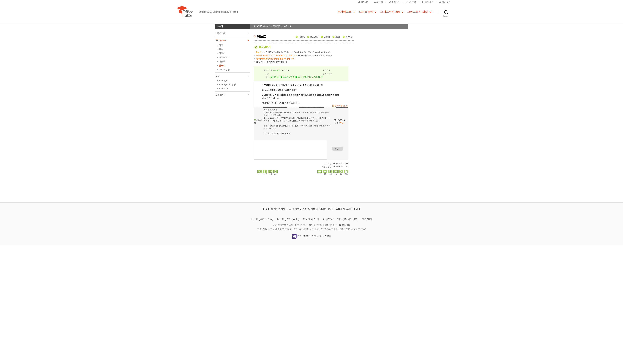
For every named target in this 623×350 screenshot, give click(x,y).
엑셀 (221, 45)
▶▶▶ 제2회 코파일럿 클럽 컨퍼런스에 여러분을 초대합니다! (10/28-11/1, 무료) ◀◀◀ (311, 209)
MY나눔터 (221, 94)
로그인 (379, 2)
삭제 (337, 123)
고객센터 (367, 219)
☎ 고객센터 (344, 225)
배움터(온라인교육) (262, 219)
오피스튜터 (366, 11)
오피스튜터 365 (390, 11)
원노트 (222, 65)
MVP (218, 76)
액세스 (222, 53)
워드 (221, 49)
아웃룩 (222, 61)
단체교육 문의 (311, 219)
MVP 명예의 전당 (227, 84)
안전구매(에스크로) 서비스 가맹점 (314, 236)
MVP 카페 (223, 88)
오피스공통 (224, 69)
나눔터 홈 (220, 33)
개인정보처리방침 (347, 219)
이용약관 (328, 219)
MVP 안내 (223, 80)
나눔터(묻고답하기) (288, 219)
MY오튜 (412, 2)
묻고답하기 (221, 40)
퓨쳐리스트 (344, 11)
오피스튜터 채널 (417, 11)
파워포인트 (224, 57)
